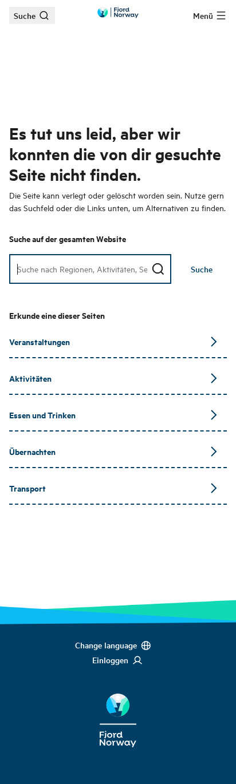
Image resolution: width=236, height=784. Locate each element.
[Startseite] (118, 711)
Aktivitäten (30, 378)
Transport (27, 488)
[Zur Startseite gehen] (118, 12)
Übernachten (32, 451)
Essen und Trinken (42, 415)
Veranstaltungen (39, 341)
